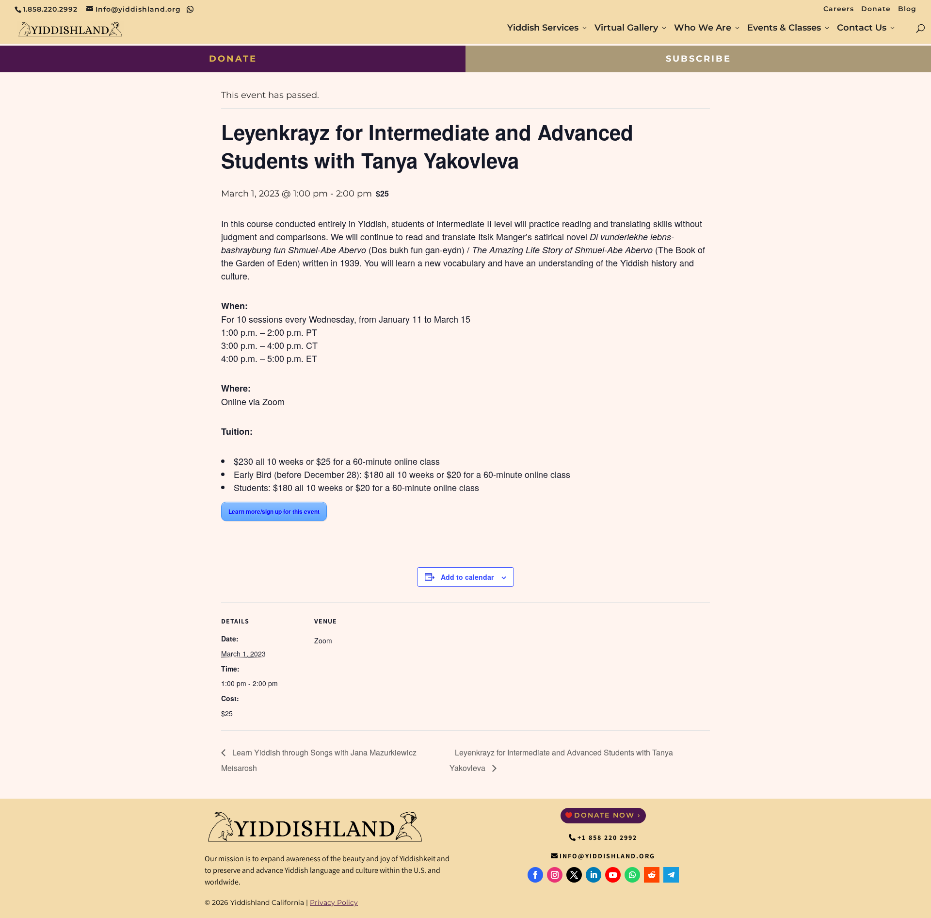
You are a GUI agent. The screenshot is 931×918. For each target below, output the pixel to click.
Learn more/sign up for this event (274, 511)
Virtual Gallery (626, 28)
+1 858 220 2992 (607, 837)
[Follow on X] (574, 875)
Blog (907, 9)
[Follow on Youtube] (613, 875)
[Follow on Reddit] (651, 875)
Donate (876, 9)
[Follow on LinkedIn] (593, 875)
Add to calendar (467, 577)
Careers (838, 9)
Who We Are (702, 28)
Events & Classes (784, 28)
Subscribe (698, 58)
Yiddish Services (542, 28)
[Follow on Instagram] (554, 875)
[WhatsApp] (190, 9)
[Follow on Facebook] (535, 875)
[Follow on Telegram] (671, 875)
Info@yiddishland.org (607, 856)
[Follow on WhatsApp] (632, 875)
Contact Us (861, 28)
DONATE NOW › (607, 815)
